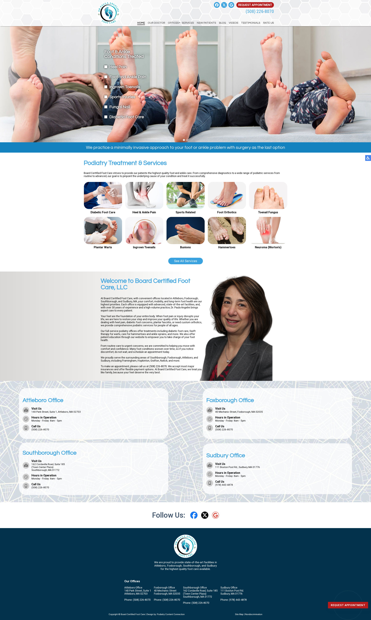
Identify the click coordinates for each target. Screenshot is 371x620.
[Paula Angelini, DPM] (239, 326)
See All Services (185, 261)
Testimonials (250, 22)
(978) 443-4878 (224, 484)
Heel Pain (118, 67)
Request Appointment (255, 5)
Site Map (239, 614)
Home (141, 22)
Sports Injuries (122, 97)
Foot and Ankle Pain (127, 77)
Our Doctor (156, 22)
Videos (233, 22)
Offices (173, 22)
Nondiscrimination (253, 614)
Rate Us (268, 22)
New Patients (206, 22)
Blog (222, 22)
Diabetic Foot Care (126, 117)
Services (188, 22)
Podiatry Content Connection (171, 614)
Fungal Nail (119, 107)
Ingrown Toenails (124, 87)
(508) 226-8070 (260, 11)
